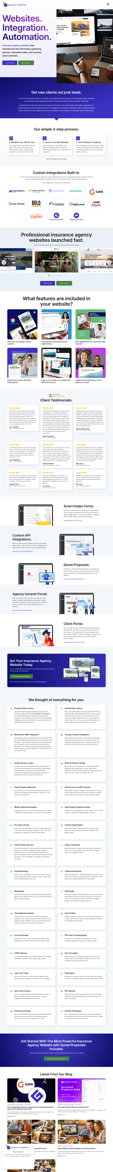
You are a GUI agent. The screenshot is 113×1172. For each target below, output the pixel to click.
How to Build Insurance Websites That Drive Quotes (77, 1148)
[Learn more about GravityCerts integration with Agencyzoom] (36, 191)
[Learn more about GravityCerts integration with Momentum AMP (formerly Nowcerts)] (16, 191)
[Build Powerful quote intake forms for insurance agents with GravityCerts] (36, 515)
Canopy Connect (73, 738)
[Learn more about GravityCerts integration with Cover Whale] (16, 204)
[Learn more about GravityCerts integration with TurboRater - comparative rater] (56, 204)
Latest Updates (20, 1104)
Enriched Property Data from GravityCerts (73, 1107)
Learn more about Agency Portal (22, 610)
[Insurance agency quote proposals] (36, 574)
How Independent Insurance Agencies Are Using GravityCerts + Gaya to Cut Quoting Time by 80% (31, 1108)
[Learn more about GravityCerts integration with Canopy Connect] (56, 191)
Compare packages (41, 681)
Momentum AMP (22, 738)
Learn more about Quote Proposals (74, 579)
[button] (48, 275)
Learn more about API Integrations (22, 551)
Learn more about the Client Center (74, 642)
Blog (14, 1104)
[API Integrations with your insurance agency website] (77, 544)
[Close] (32, 1147)
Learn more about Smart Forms (73, 520)
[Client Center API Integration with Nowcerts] (36, 634)
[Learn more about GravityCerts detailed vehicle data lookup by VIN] (76, 216)
